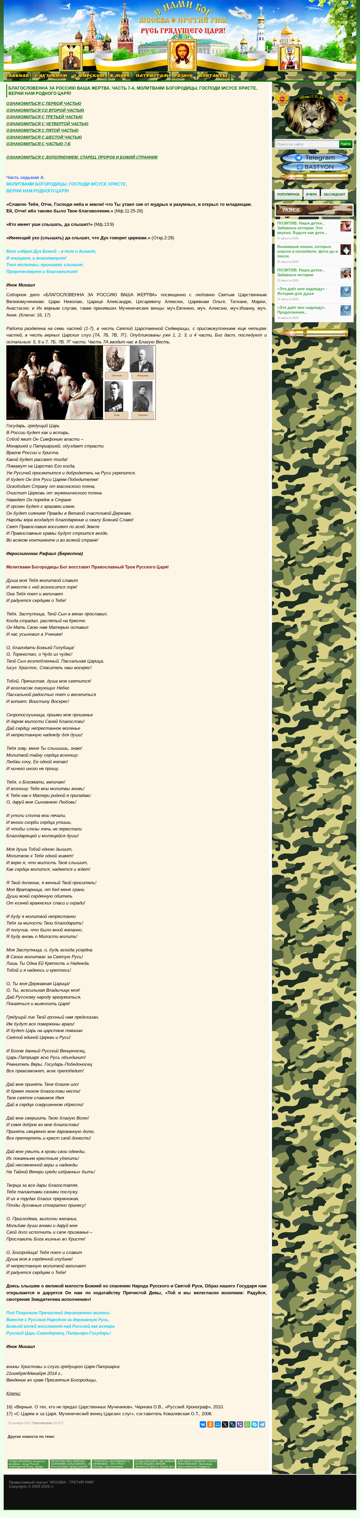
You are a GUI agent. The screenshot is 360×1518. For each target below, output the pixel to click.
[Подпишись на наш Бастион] (315, 170)
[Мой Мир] (218, 1424)
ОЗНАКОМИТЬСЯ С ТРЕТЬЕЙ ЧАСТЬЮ (44, 117)
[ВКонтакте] (203, 1424)
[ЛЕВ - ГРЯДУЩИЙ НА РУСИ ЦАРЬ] (311, 135)
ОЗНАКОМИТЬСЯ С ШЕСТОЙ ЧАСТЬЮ (44, 137)
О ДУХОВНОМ (51, 76)
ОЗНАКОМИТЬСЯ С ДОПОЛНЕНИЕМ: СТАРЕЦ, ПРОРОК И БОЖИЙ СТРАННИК (82, 157)
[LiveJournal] (232, 1424)
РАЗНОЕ (183, 76)
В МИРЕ (120, 76)
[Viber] (240, 1424)
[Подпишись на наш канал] (315, 161)
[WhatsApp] (247, 1424)
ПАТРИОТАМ (152, 76)
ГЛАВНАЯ (17, 76)
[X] (225, 1424)
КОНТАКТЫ (213, 76)
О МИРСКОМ (88, 76)
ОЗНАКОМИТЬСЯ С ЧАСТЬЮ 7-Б (38, 144)
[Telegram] (262, 1424)
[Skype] (254, 1424)
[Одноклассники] (210, 1424)
